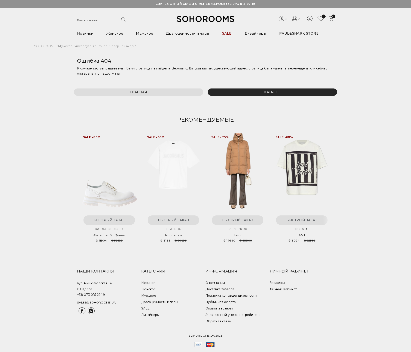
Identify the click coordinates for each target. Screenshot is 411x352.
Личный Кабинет (283, 289)
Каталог (272, 92)
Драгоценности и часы (187, 33)
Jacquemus (173, 235)
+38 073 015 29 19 (240, 4)
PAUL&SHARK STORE (299, 33)
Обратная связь (218, 321)
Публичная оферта (221, 302)
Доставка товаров (220, 289)
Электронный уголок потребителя (233, 315)
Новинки (85, 33)
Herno (238, 235)
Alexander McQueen (109, 235)
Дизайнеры (255, 33)
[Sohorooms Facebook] (81, 313)
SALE (226, 33)
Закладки (277, 283)
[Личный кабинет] (310, 20)
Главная (138, 92)
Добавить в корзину (130, 139)
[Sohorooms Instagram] (90, 313)
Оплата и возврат (219, 308)
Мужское (144, 33)
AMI (302, 235)
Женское (114, 33)
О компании (215, 283)
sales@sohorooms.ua (96, 302)
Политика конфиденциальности (231, 296)
